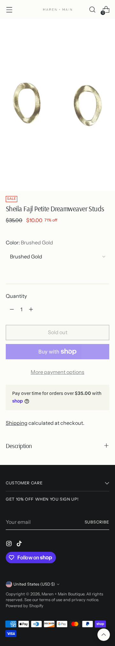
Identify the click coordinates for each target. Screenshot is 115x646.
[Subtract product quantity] (12, 309)
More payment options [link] (57, 372)
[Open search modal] (92, 9)
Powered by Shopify (24, 605)
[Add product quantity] (31, 309)
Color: (29, 242)
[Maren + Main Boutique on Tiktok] (20, 544)
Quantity (16, 296)
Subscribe (97, 522)
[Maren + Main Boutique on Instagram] (9, 544)
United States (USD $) (34, 584)
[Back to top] (103, 634)
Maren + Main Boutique (63, 594)
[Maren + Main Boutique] (57, 9)
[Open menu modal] (9, 9)
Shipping (16, 423)
